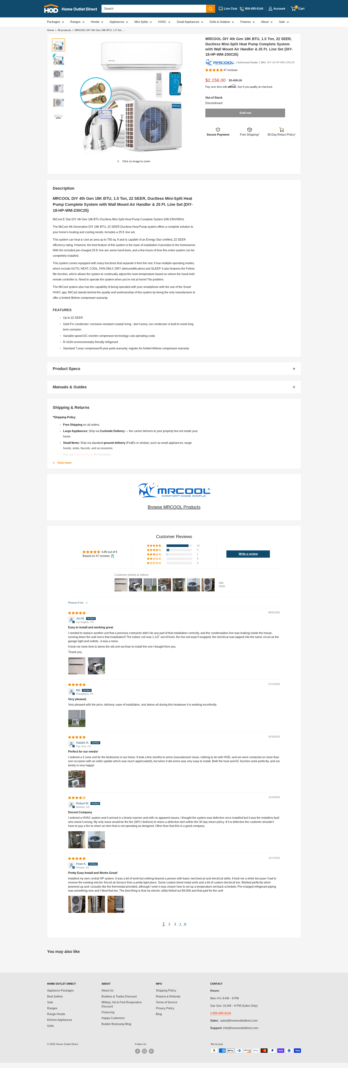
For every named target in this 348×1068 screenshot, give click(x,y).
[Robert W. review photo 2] (96, 839)
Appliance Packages (60, 990)
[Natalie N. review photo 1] (77, 779)
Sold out (245, 112)
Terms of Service (166, 1002)
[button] (214, 70)
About (265, 21)
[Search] (210, 9)
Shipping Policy (166, 990)
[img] (77, 613)
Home (50, 30)
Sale (282, 21)
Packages (53, 21)
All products (64, 30)
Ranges (75, 21)
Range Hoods (56, 1014)
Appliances (117, 21)
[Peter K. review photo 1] (77, 904)
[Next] (187, 96)
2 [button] (169, 924)
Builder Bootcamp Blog (116, 1024)
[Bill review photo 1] (77, 718)
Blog (159, 1014)
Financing (108, 1012)
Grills (50, 1025)
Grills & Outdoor (220, 21)
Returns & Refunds (168, 996)
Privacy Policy (165, 1008)
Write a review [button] (248, 553)
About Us (107, 990)
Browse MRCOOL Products (174, 507)
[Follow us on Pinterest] (151, 1050)
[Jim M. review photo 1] (77, 666)
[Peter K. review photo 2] (96, 904)
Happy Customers (113, 1018)
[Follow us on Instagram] (144, 1050)
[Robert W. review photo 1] (77, 839)
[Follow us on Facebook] (137, 1050)
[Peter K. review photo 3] (116, 904)
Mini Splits (141, 21)
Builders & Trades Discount (119, 996)
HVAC (162, 21)
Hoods (95, 21)
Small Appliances (188, 21)
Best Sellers (55, 996)
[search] (154, 9)
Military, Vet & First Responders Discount (122, 1004)
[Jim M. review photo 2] (96, 666)
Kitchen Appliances (59, 1019)
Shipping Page (83, 454)
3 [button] (175, 924)
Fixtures (245, 21)
